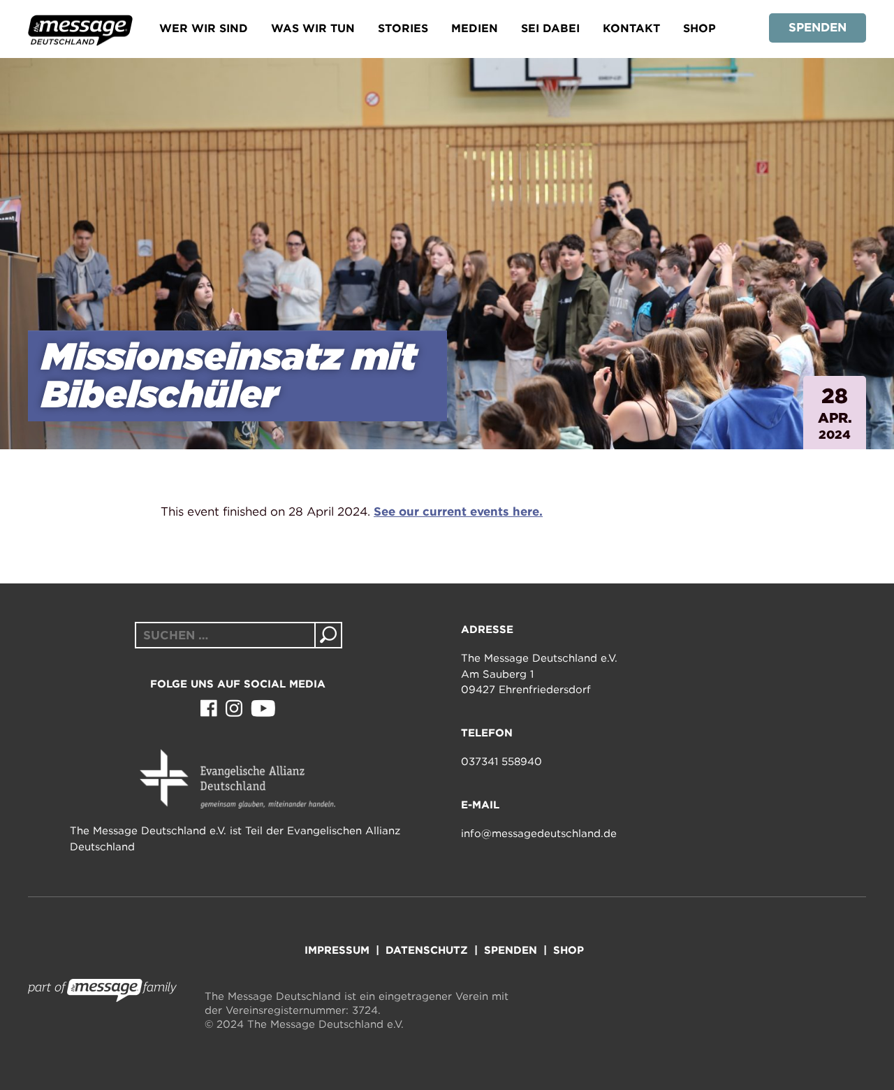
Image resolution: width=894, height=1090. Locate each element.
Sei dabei (550, 28)
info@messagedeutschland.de (539, 833)
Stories (403, 28)
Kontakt (631, 28)
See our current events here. (458, 511)
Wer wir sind (203, 28)
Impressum (337, 950)
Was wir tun (313, 28)
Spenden (818, 27)
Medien (474, 28)
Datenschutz (427, 950)
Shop (699, 28)
